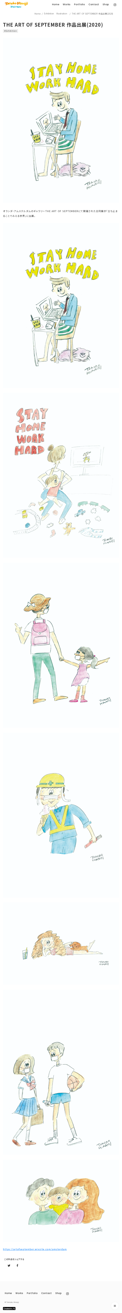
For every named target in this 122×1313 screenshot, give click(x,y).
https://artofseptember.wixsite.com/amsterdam (35, 1249)
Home (38, 13)
